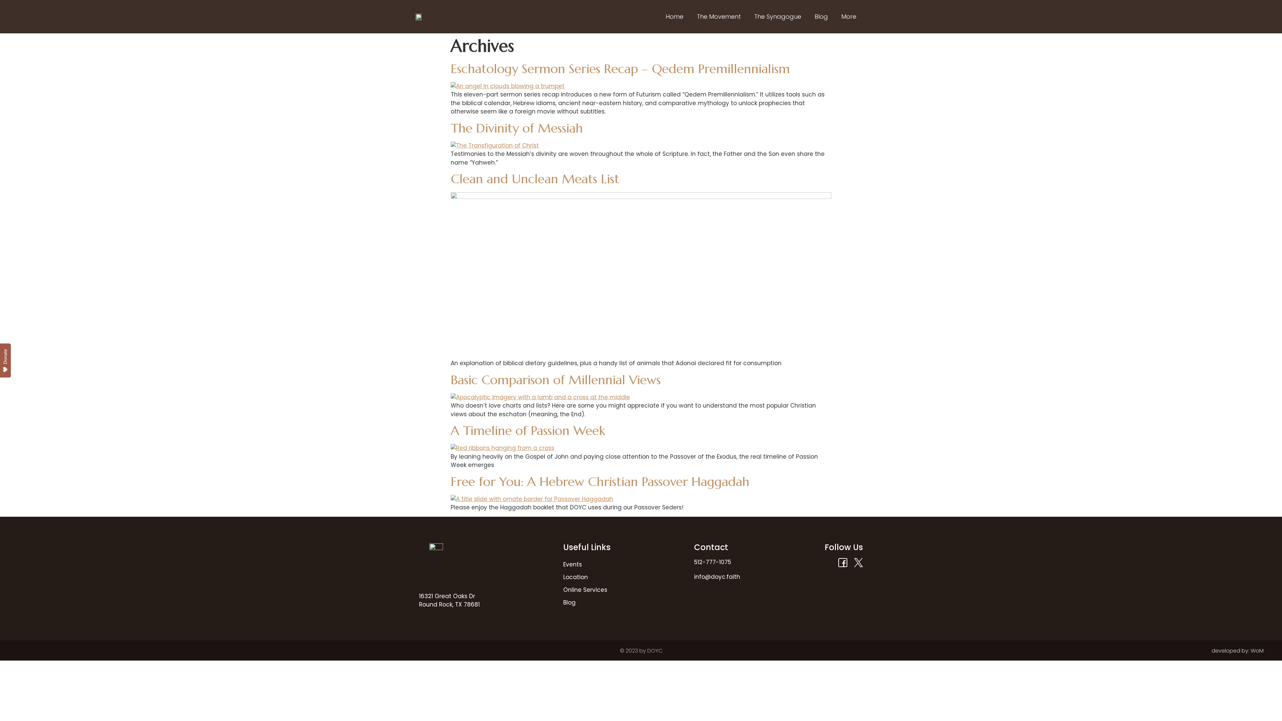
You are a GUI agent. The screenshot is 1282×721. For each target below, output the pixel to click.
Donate (5, 356)
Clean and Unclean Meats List (535, 179)
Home (674, 16)
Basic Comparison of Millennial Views (556, 380)
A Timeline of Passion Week (528, 431)
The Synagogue (777, 16)
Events (572, 564)
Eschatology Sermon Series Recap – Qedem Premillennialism (620, 69)
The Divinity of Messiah (517, 128)
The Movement (719, 16)
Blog (821, 16)
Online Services (585, 590)
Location (575, 577)
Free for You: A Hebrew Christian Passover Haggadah (600, 482)
